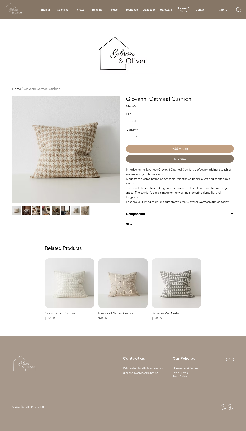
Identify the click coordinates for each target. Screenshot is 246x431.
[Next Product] (206, 283)
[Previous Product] (39, 283)
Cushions (62, 9)
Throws (79, 9)
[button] (224, 9)
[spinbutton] (136, 136)
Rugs (114, 9)
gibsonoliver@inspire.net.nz (140, 372)
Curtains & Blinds (183, 10)
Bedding (97, 9)
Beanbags (131, 9)
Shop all (45, 9)
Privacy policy (180, 372)
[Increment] (143, 136)
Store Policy (180, 376)
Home (16, 89)
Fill (128, 114)
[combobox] (180, 121)
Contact (200, 9)
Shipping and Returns (186, 367)
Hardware (166, 9)
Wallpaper (149, 9)
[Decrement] (129, 136)
